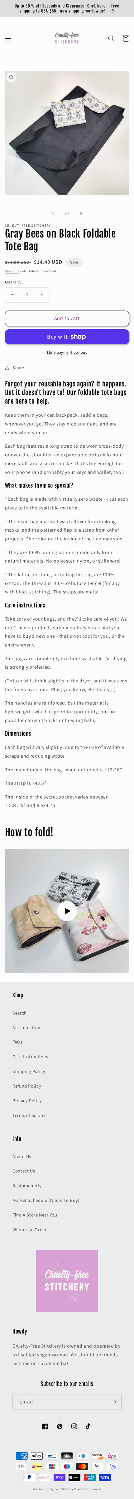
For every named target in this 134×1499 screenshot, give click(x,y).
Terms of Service (29, 1115)
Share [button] (18, 368)
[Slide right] (81, 213)
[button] (8, 38)
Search (19, 1013)
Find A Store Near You (34, 1215)
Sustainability (27, 1185)
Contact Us (23, 1171)
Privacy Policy (27, 1100)
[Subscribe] (114, 1401)
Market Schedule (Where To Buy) (45, 1200)
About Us (21, 1156)
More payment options (67, 352)
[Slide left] (53, 213)
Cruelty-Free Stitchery (58, 1489)
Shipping (12, 271)
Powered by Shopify (87, 1489)
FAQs (17, 1042)
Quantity (13, 282)
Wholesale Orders (30, 1229)
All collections (27, 1027)
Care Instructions (30, 1056)
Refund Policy (26, 1086)
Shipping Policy (28, 1071)
